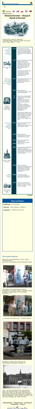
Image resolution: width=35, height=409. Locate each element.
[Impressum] (28, 402)
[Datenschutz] (18, 402)
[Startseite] (14, 404)
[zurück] (22, 404)
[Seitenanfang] (7, 402)
